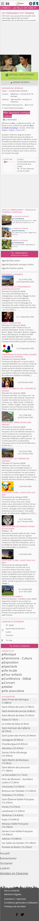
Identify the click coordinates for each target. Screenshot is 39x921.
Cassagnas (7, 739)
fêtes (31, 125)
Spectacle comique (19, 112)
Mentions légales (12, 894)
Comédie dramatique (10, 128)
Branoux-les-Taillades (13, 790)
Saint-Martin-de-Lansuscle (16, 767)
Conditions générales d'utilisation (21, 902)
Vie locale (10, 670)
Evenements (7, 858)
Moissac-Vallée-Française (15, 823)
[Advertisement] (19, 39)
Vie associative (14, 691)
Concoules (7, 786)
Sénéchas (7, 815)
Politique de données (15, 906)
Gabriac (6, 838)
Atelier (8, 687)
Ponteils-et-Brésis (11, 847)
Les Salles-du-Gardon (13, 843)
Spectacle (10, 666)
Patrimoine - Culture (18, 658)
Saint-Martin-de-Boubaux (15, 760)
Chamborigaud (10, 744)
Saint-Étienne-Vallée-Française (18, 799)
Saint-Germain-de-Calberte (16, 728)
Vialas (5, 719)
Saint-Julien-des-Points (14, 735)
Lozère (8, 632)
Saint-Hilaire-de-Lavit (13, 706)
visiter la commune (19, 646)
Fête (5, 112)
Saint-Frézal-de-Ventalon (15, 628)
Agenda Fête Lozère (11, 260)
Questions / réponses (15, 898)
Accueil (4, 853)
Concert (9, 683)
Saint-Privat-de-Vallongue (15, 699)
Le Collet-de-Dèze (11, 723)
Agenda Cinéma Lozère (12, 268)
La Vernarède (9, 774)
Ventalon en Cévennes (14, 873)
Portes (5, 806)
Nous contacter (12, 890)
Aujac (5, 819)
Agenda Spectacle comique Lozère (18, 264)
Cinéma (7, 116)
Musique (10, 654)
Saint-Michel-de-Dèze (13, 715)
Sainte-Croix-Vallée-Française (17, 831)
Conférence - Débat (17, 679)
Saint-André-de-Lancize (14, 711)
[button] (19, 76)
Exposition (11, 662)
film (13, 123)
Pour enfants (13, 674)
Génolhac (7, 748)
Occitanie (9, 635)
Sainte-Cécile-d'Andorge (14, 752)
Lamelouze (7, 811)
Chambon (7, 795)
